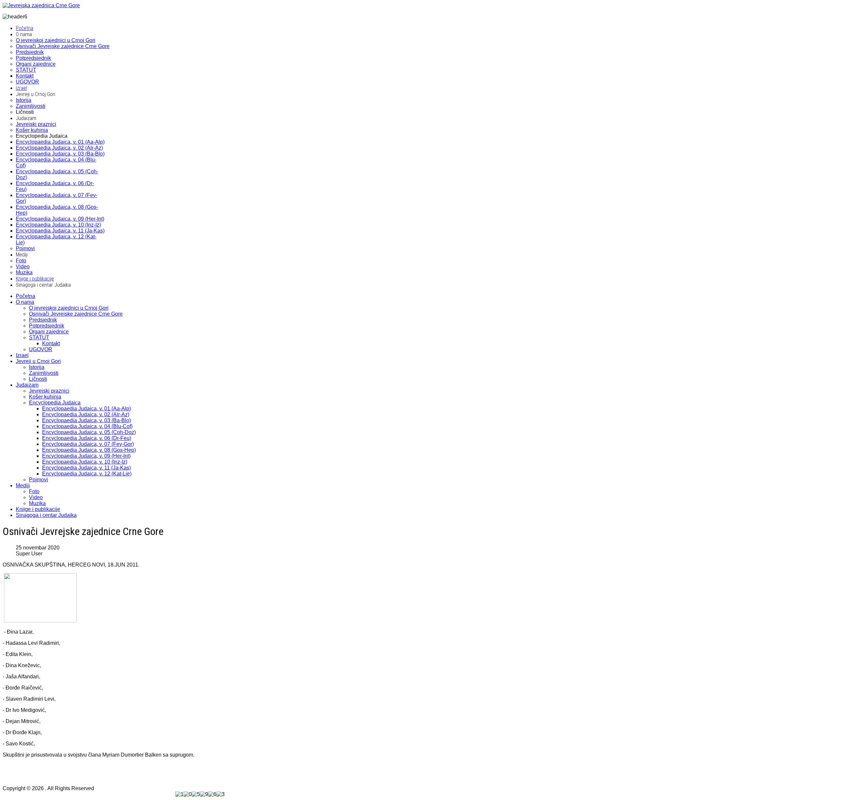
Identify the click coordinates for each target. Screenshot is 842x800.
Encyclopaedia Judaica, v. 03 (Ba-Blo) (86, 420)
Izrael (22, 355)
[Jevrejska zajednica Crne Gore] (41, 5)
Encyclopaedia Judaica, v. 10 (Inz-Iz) (84, 462)
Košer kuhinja (45, 397)
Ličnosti (38, 379)
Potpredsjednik (46, 325)
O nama (25, 302)
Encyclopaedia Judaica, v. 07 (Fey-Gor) (88, 444)
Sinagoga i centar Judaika (46, 515)
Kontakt (51, 343)
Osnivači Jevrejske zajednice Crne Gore (76, 314)
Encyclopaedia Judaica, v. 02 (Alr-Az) (85, 414)
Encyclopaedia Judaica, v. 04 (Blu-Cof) (87, 426)
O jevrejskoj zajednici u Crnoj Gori (69, 308)
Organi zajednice (49, 331)
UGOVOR (40, 349)
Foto (34, 491)
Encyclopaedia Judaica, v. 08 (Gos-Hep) (89, 450)
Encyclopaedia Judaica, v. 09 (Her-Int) (86, 456)
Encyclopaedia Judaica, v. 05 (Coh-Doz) (89, 432)
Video (36, 497)
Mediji (23, 485)
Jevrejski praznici (49, 391)
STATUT (39, 337)
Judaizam (27, 385)
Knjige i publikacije (38, 509)
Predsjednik (43, 320)
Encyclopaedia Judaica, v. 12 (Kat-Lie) (87, 473)
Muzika (37, 503)
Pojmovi (38, 479)
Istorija (36, 367)
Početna (25, 296)
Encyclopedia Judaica (55, 402)
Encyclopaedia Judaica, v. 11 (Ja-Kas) (86, 468)
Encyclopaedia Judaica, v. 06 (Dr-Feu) (86, 438)
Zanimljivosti (44, 373)
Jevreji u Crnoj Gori (38, 361)
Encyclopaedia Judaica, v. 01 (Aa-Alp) (86, 408)
